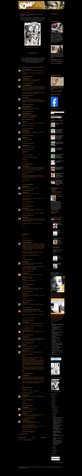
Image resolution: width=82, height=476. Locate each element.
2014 (53, 399)
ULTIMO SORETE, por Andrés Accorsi (60, 257)
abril (53, 447)
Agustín (23, 344)
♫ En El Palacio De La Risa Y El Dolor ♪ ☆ (30, 309)
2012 (53, 402)
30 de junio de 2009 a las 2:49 (27, 334)
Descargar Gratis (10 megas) (57, 191)
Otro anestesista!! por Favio (60, 232)
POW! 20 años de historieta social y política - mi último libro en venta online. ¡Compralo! (59, 182)
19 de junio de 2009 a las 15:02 (27, 143)
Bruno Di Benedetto (26, 69)
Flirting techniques (59, 61)
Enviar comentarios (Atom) (28, 439)
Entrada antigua (43, 437)
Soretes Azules (56, 255)
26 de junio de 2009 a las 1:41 (27, 307)
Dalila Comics (54, 336)
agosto (54, 413)
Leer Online (54, 190)
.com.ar (57, 358)
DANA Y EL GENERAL (57, 263)
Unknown (24, 413)
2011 (53, 403)
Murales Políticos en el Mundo (57, 350)
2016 (53, 396)
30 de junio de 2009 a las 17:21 (27, 348)
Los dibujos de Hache (26, 242)
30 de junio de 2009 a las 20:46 (27, 354)
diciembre (54, 407)
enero (54, 451)
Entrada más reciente (22, 437)
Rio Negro (55, 359)
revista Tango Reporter (56, 354)
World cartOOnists (56, 247)
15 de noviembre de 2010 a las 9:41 (28, 431)
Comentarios (54, 459)
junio (54, 416)
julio (53, 414)
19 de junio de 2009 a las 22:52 (27, 184)
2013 (53, 400)
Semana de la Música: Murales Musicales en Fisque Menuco (60, 168)
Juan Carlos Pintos (25, 330)
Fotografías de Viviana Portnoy (57, 344)
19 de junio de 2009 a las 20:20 (27, 171)
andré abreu (24, 137)
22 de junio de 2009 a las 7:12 (27, 240)
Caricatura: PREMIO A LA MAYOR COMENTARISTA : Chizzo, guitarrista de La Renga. (60, 175)
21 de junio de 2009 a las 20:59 (27, 215)
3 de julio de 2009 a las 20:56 (27, 373)
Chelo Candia (24, 78)
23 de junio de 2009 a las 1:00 (27, 291)
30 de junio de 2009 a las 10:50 (27, 342)
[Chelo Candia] (54, 106)
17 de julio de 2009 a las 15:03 (27, 399)
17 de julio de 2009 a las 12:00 (27, 392)
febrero (54, 450)
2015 (53, 397)
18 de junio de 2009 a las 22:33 (27, 119)
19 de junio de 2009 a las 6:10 (27, 128)
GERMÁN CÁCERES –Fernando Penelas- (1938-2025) (60, 242)
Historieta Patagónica (57, 230)
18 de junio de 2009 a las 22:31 (27, 111)
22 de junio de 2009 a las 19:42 (27, 284)
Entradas (54, 457)
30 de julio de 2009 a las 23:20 (27, 405)
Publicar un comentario (24, 433)
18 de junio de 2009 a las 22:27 (27, 95)
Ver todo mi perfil (55, 209)
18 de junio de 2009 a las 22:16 (27, 76)
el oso (23, 121)
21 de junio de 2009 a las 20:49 (27, 206)
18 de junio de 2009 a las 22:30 (27, 104)
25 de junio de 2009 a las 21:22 (27, 300)
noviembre (55, 409)
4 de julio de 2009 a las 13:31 (27, 387)
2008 (53, 453)
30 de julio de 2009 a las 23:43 (27, 411)
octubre (54, 410)
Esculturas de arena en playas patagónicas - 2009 (60, 143)
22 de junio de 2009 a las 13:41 (27, 259)
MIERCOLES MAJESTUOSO (60, 224)
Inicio (33, 437)
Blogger (60, 462)
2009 (53, 406)
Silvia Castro (24, 192)
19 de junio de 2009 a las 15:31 (27, 149)
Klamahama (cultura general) (57, 347)
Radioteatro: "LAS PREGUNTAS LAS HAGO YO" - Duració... (58, 428)
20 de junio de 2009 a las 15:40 (27, 190)
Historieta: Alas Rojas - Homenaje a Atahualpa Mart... (57, 432)
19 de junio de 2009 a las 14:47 (27, 135)
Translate (59, 118)
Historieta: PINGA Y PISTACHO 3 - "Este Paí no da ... (58, 435)
